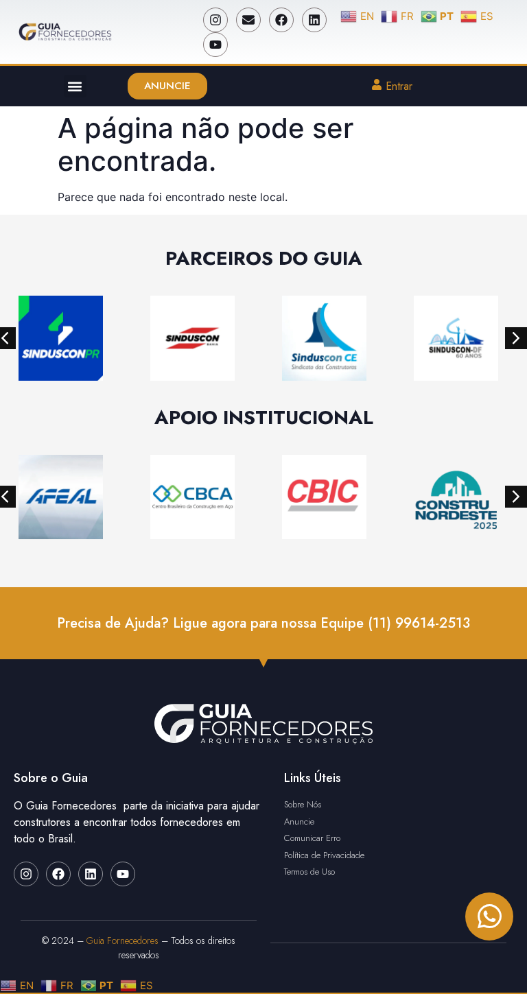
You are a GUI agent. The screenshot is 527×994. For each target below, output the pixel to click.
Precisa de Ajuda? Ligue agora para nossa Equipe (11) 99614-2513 (263, 623)
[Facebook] (281, 20)
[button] (75, 86)
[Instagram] (215, 20)
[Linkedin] (314, 20)
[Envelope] (248, 20)
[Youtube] (215, 44)
